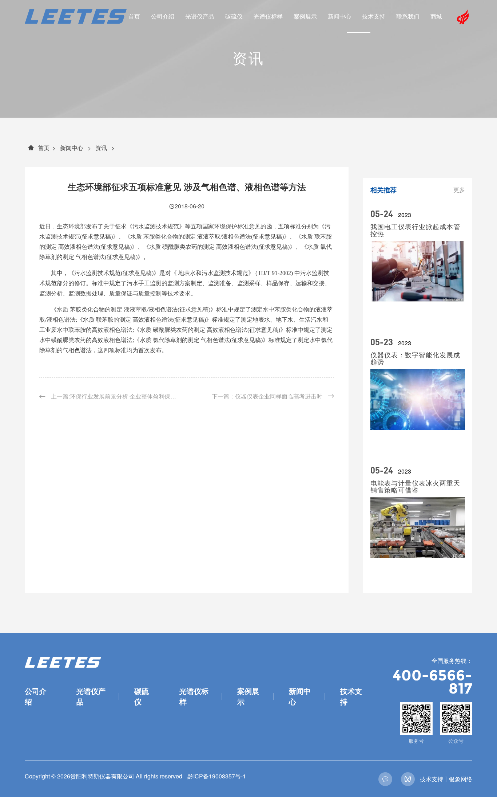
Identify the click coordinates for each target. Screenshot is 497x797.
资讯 (101, 148)
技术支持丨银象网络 (446, 779)
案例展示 (305, 16)
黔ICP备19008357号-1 (216, 776)
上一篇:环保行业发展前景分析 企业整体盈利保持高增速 (116, 396)
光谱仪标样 (268, 16)
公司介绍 (162, 16)
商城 (436, 16)
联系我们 (408, 16)
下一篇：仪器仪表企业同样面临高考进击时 (267, 396)
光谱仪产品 (199, 16)
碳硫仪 (234, 16)
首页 (134, 16)
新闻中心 (339, 16)
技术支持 (373, 16)
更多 (459, 190)
